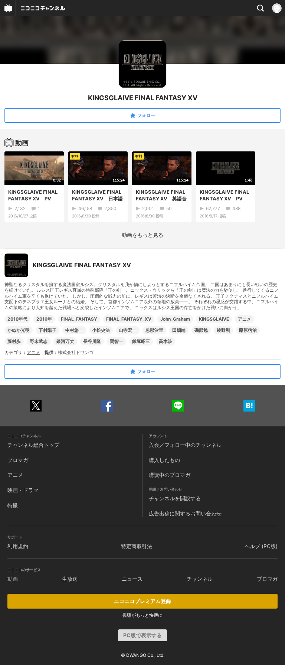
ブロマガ (17, 460)
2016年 (44, 319)
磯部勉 (201, 330)
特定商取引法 (136, 546)
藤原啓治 (248, 330)
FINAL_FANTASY (79, 319)
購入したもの (164, 460)
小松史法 (101, 330)
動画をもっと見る (142, 235)
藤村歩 (14, 341)
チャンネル (200, 579)
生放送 (70, 579)
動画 (12, 579)
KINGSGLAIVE (214, 319)
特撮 (12, 505)
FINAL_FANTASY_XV (128, 319)
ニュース (132, 579)
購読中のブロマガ (169, 475)
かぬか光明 (18, 330)
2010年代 (17, 319)
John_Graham (175, 319)
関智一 (116, 341)
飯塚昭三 (141, 341)
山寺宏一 (128, 330)
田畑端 (179, 330)
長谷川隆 (92, 341)
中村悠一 (74, 330)
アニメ (244, 319)
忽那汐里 (154, 330)
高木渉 (165, 341)
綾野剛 (223, 330)
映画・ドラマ (23, 490)
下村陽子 (47, 330)
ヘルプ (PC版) (261, 546)
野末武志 (39, 341)
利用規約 (17, 546)
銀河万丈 (65, 341)
